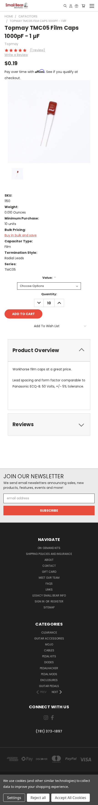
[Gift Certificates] (76, 6)
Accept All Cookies (70, 797)
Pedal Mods (49, 674)
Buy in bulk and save (21, 235)
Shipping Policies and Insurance (49, 554)
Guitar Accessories (49, 638)
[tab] (49, 350)
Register (57, 601)
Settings (14, 797)
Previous (7, 800)
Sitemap (49, 607)
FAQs (49, 584)
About (49, 560)
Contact (49, 566)
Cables (49, 650)
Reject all (38, 797)
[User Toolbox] (70, 6)
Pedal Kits (49, 656)
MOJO (49, 644)
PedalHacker (49, 668)
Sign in (40, 601)
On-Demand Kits (49, 548)
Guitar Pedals (49, 686)
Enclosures (49, 680)
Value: (49, 277)
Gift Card (49, 572)
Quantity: (49, 294)
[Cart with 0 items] (83, 6)
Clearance (49, 632)
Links (49, 589)
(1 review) (37, 50)
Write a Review (16, 55)
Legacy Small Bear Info (49, 595)
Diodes (49, 662)
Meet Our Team (49, 578)
